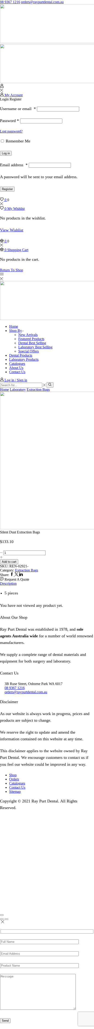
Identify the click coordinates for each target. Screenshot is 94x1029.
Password (9, 120)
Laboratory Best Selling (35, 347)
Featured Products (31, 339)
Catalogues (17, 364)
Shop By (15, 331)
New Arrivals (28, 335)
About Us (16, 368)
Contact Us (17, 372)
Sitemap (15, 791)
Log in (6, 153)
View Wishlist (11, 230)
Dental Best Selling (32, 343)
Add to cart (9, 561)
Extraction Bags (38, 389)
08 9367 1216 (10, 2)
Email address (14, 165)
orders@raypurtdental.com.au (42, 2)
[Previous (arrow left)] (2, 919)
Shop (13, 775)
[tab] (47, 584)
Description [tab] (8, 583)
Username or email (18, 108)
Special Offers (28, 351)
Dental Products (20, 355)
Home (13, 326)
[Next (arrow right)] (6, 919)
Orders (14, 779)
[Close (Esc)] (2, 915)
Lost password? (11, 131)
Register (7, 189)
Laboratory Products (24, 359)
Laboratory (18, 389)
